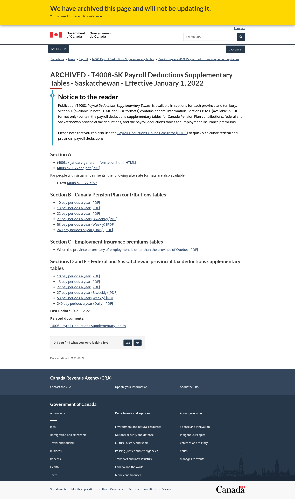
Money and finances (128, 475)
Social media (58, 489)
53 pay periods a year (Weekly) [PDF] (86, 224)
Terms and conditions (143, 489)
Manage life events (192, 459)
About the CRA (189, 387)
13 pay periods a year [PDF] (78, 208)
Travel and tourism (62, 443)
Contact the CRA (60, 387)
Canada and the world (129, 467)
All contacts (57, 413)
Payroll (83, 59)
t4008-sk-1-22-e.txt (82, 183)
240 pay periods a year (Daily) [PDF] (85, 230)
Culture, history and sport (131, 443)
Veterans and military (194, 443)
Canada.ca (57, 59)
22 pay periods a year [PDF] (78, 213)
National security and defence (134, 435)
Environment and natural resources (138, 427)
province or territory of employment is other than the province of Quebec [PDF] (135, 249)
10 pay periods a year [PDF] (78, 202)
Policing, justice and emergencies (136, 451)
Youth (184, 451)
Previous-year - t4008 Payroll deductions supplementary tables (198, 59)
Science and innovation (195, 427)
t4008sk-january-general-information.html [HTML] (96, 162)
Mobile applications (84, 489)
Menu (56, 49)
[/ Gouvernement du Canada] (81, 35)
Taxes (71, 59)
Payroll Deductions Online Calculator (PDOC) (152, 133)
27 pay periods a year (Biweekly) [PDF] (87, 219)
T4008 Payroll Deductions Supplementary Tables (123, 59)
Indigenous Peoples (193, 435)
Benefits (55, 459)
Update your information (131, 387)
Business (56, 451)
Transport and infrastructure (134, 459)
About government (192, 413)
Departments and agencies (132, 413)
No (137, 342)
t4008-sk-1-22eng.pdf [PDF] (78, 168)
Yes (128, 342)
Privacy (166, 489)
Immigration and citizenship (68, 435)
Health (54, 467)
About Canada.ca (112, 489)
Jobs (53, 427)
